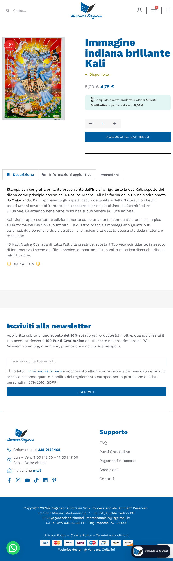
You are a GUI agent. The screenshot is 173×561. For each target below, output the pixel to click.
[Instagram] (18, 480)
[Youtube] (27, 480)
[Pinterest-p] (54, 480)
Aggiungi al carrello (127, 136)
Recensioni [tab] (109, 175)
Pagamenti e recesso (118, 461)
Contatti (107, 479)
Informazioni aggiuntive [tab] (70, 174)
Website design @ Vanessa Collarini (86, 549)
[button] (13, 548)
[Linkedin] (45, 480)
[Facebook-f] (9, 480)
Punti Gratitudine (115, 452)
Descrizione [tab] (23, 174)
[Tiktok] (36, 480)
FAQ (103, 443)
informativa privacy (45, 371)
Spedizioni (109, 470)
